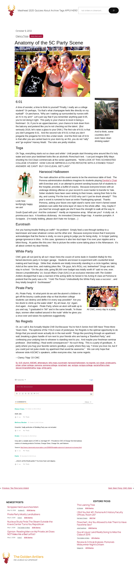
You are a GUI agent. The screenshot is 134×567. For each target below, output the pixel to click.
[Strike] (25, 393)
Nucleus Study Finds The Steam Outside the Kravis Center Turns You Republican (30, 522)
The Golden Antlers (23, 528)
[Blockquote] (34, 393)
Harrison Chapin (82, 518)
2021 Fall (92, 518)
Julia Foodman (81, 528)
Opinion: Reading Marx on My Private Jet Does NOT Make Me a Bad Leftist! (30, 532)
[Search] (114, 10)
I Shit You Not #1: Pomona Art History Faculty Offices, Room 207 (100, 513)
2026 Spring (31, 510)
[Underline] (22, 393)
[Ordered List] (28, 393)
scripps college (86, 365)
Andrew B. (21, 510)
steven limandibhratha (26, 368)
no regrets (90, 362)
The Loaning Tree (86, 505)
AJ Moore (80, 508)
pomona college (50, 365)
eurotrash (62, 362)
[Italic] (19, 393)
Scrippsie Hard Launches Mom (22, 507)
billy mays (53, 362)
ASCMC (33, 362)
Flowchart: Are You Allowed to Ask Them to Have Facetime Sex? (101, 523)
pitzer (18, 365)
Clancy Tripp (22, 36)
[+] (37, 393)
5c (17, 362)
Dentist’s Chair (109, 180)
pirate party (111, 362)
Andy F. (20, 518)
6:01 (20, 362)
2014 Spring (95, 538)
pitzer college (28, 365)
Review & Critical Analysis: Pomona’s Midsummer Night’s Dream (95, 543)
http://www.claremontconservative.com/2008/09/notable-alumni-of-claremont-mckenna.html (51, 447)
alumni (26, 362)
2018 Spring (89, 548)
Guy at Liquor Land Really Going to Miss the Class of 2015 (99, 533)
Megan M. (80, 548)
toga (39, 368)
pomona (38, 365)
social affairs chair (101, 365)
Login (91, 380)
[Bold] (16, 393)
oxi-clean (100, 362)
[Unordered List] (31, 393)
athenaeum (43, 362)
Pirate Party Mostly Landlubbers (23, 514)
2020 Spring (89, 508)
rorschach (62, 365)
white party (47, 368)
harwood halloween (76, 362)
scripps (75, 365)
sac (69, 365)
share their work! (36, 36)
